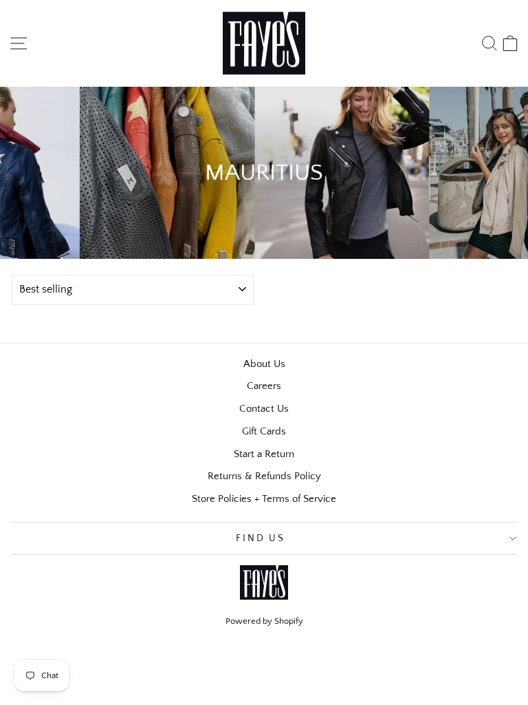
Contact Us (264, 408)
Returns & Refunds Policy (264, 476)
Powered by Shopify (264, 621)
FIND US (260, 538)
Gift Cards (264, 431)
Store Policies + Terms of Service (264, 499)
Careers (264, 386)
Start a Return (264, 454)
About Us (264, 364)
